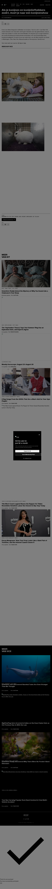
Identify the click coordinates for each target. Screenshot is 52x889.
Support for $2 (27, 451)
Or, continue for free (27, 458)
